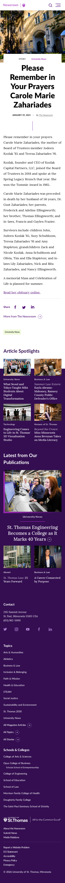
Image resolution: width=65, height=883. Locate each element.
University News (38, 59)
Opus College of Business (21, 765)
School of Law (11, 787)
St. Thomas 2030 (12, 711)
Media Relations (11, 837)
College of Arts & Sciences (17, 757)
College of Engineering (15, 774)
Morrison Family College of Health (21, 793)
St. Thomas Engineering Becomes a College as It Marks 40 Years (32, 533)
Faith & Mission (11, 679)
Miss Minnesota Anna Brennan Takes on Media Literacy (47, 434)
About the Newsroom (14, 828)
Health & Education (14, 685)
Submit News (10, 833)
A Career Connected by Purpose (47, 579)
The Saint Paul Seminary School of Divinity (26, 806)
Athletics (8, 659)
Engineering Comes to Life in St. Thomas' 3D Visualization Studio (17, 434)
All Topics (8, 732)
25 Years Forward (15, 579)
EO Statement (10, 852)
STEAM (7, 692)
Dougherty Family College (17, 800)
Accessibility (9, 856)
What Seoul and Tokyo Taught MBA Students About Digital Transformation (15, 391)
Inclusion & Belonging (15, 672)
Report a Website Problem (16, 847)
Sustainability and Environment (20, 705)
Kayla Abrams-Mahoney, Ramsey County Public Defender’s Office (47, 391)
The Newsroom (46, 115)
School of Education (14, 780)
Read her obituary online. (21, 292)
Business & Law (11, 666)
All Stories (8, 739)
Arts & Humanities (13, 652)
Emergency (9, 865)
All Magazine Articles (14, 725)
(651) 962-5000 (12, 620)
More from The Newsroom (19, 316)
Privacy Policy (10, 860)
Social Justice (10, 698)
